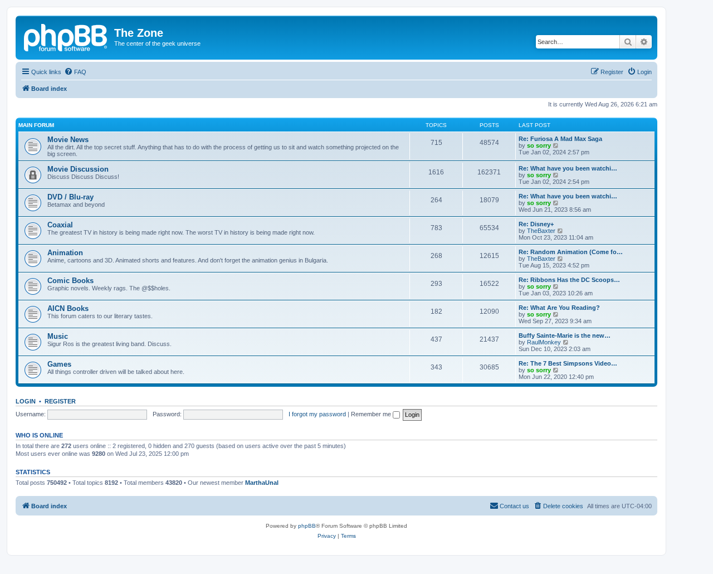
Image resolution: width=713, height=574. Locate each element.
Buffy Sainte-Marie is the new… (565, 335)
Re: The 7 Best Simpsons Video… (568, 363)
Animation (65, 253)
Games (59, 364)
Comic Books (70, 280)
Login (26, 401)
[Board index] (66, 36)
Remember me (372, 414)
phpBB (307, 526)
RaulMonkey (544, 342)
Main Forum (36, 125)
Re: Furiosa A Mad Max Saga (560, 138)
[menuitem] (75, 72)
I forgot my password (317, 414)
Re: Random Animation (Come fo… (571, 252)
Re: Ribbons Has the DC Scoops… (569, 279)
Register (60, 401)
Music (57, 336)
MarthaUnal (262, 482)
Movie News (68, 139)
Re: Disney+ (536, 224)
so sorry (539, 145)
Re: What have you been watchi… (568, 168)
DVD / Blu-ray (70, 197)
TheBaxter (541, 230)
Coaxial (60, 225)
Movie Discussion (78, 169)
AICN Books (68, 308)
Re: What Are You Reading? (559, 307)
